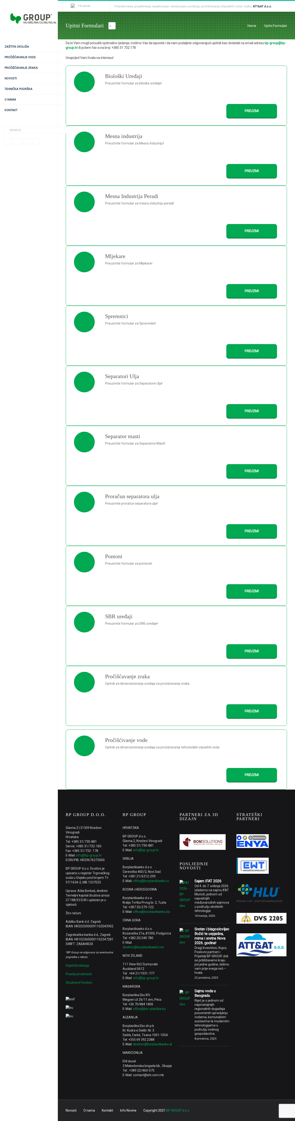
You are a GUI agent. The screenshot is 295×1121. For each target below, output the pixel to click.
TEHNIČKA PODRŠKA (18, 89)
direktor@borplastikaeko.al (152, 1044)
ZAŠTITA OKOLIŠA (17, 46)
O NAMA (10, 99)
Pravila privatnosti (79, 974)
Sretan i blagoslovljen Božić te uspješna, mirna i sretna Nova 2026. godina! (212, 936)
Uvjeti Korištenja (77, 965)
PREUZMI (252, 111)
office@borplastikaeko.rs (151, 881)
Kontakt (107, 1110)
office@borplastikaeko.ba (151, 912)
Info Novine (128, 1110)
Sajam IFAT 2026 (208, 881)
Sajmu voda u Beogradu (205, 993)
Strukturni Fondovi (79, 982)
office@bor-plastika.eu (149, 1009)
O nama (89, 1110)
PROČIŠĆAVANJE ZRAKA (21, 67)
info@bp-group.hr (89, 855)
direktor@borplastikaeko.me (143, 947)
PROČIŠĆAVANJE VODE (20, 57)
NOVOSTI (11, 78)
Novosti (71, 1110)
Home (252, 26)
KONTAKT (11, 110)
